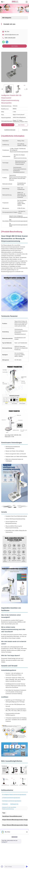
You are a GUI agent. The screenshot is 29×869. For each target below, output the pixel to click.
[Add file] (2, 866)
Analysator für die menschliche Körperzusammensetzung (9, 808)
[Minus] (27, 832)
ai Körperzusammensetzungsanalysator (11, 797)
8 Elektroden (5, 804)
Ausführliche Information (9, 130)
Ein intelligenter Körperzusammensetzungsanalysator (14, 794)
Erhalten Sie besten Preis (9, 124)
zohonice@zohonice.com (12, 34)
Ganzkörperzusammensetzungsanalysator (11, 800)
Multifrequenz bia (14, 804)
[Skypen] (7, 42)
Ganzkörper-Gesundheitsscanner (12, 816)
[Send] (27, 866)
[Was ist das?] (3, 42)
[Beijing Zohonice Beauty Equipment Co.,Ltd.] (15, 2)
